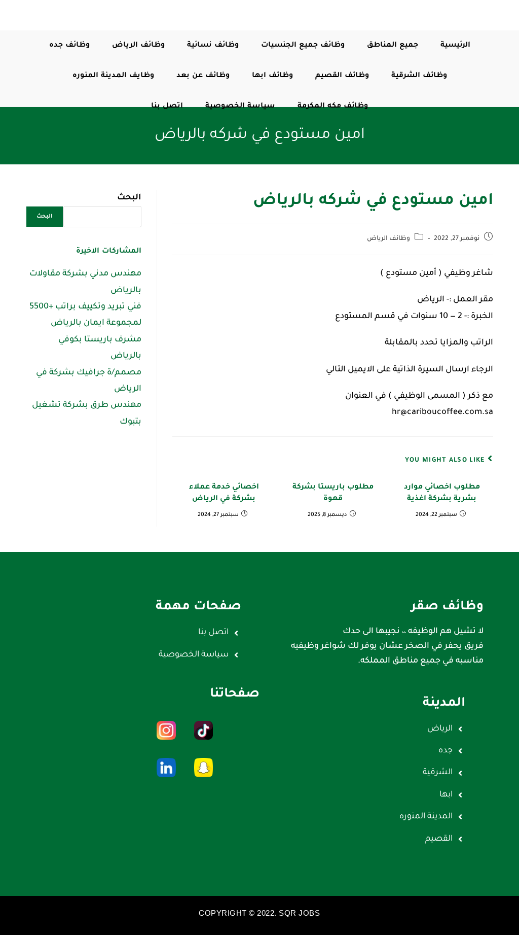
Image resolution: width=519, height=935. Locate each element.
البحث (129, 197)
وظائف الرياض (389, 239)
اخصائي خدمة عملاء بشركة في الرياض (224, 493)
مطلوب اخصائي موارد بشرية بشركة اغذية (442, 493)
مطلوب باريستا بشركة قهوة (333, 493)
